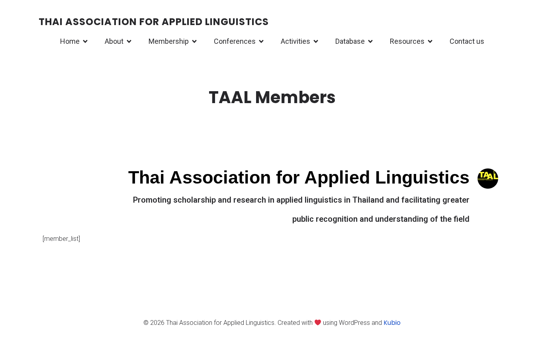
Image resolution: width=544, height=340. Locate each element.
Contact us (467, 41)
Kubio (392, 322)
